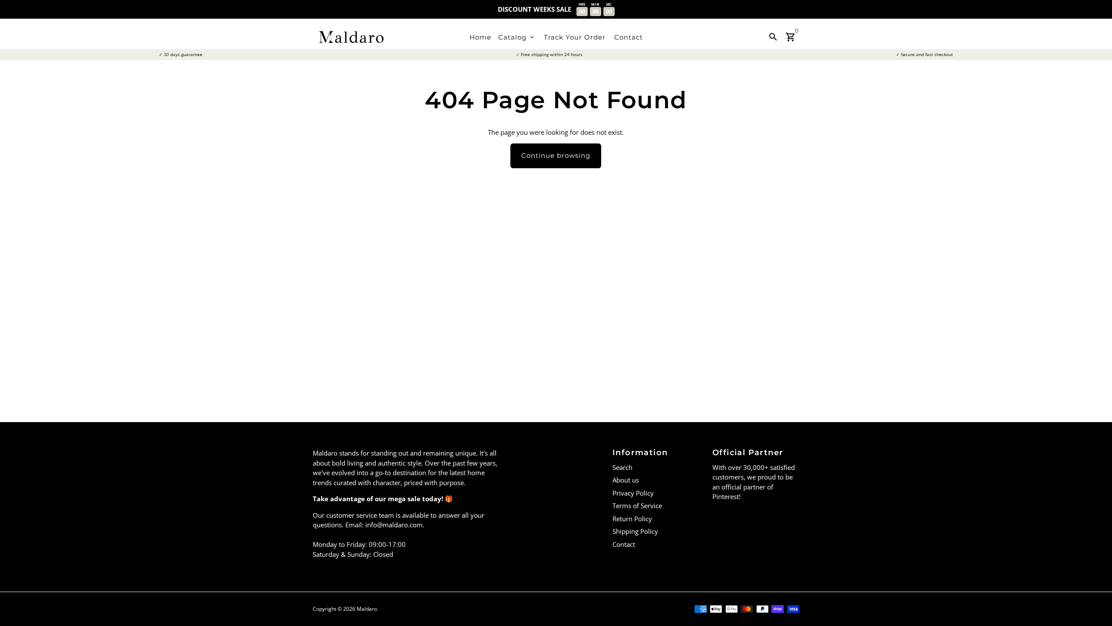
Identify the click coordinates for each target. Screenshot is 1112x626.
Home (480, 37)
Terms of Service (637, 505)
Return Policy (632, 518)
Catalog (516, 37)
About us (625, 480)
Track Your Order (575, 37)
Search (622, 467)
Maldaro (367, 609)
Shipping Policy (635, 531)
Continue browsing (555, 155)
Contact (628, 37)
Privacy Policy (633, 493)
